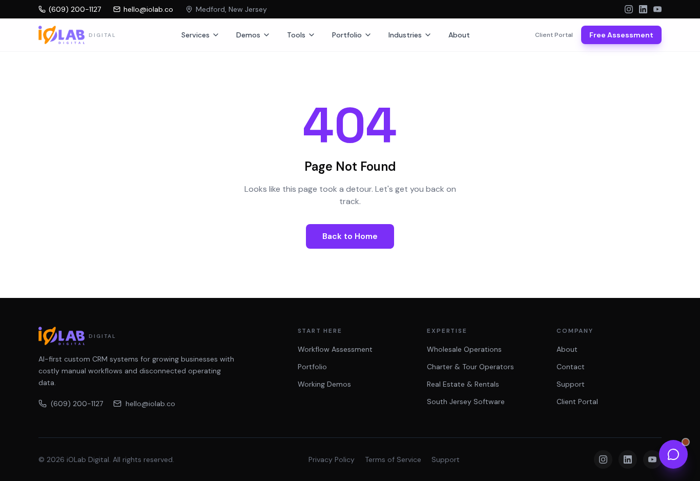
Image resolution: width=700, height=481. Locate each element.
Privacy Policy (331, 459)
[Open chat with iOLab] (673, 454)
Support (571, 384)
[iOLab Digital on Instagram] (629, 9)
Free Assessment (621, 34)
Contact (571, 366)
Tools (296, 34)
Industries (405, 34)
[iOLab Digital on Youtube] (657, 9)
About (459, 34)
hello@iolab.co (150, 403)
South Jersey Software (466, 401)
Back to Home (350, 236)
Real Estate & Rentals (463, 384)
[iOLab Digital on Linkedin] (643, 9)
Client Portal (554, 35)
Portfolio (347, 34)
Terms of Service (393, 459)
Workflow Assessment (335, 349)
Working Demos (324, 384)
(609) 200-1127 (77, 403)
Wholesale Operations (464, 349)
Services (195, 34)
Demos (248, 34)
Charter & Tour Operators (470, 366)
